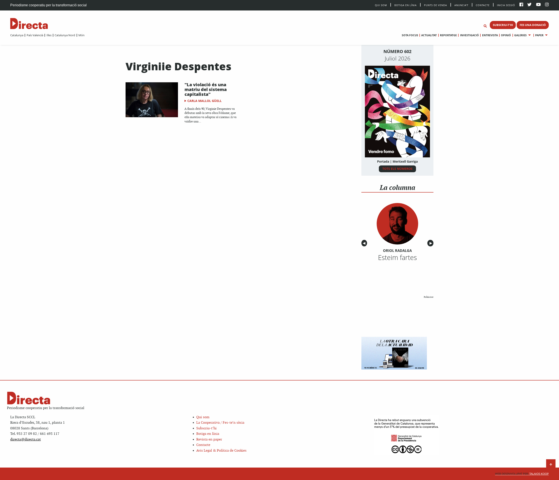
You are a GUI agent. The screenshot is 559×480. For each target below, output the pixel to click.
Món (81, 35)
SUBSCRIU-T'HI (503, 25)
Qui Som (381, 5)
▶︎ (431, 243)
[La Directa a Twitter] (529, 4)
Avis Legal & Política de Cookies (221, 451)
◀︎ (365, 243)
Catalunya (16, 35)
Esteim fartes (397, 257)
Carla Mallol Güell (204, 101)
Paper (539, 35)
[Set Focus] (485, 26)
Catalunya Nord (65, 35)
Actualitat (429, 35)
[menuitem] (16, 35)
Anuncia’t (461, 4)
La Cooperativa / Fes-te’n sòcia (220, 423)
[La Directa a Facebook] (521, 4)
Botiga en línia (405, 4)
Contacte (483, 4)
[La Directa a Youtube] (538, 4)
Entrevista (490, 35)
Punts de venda (435, 4)
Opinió (506, 35)
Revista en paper (209, 439)
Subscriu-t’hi (206, 428)
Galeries (520, 35)
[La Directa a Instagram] (547, 4)
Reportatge (448, 35)
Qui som (202, 417)
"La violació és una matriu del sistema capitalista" (206, 89)
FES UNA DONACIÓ (533, 25)
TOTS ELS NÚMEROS (397, 169)
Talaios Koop (522, 473)
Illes (49, 35)
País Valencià (35, 35)
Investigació (469, 35)
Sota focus (410, 35)
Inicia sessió (506, 4)
